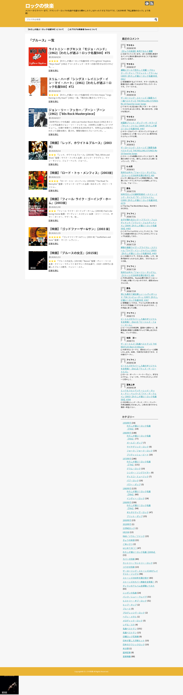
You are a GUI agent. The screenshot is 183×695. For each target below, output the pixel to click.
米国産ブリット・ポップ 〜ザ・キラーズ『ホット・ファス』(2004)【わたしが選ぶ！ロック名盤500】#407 (139, 125)
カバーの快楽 (129, 558)
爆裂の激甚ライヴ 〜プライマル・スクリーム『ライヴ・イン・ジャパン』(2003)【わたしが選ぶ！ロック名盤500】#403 (139, 250)
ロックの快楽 (39, 5)
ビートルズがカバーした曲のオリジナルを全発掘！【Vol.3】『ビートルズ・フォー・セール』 (139, 321)
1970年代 (127, 458)
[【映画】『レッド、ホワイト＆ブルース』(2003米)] (38, 150)
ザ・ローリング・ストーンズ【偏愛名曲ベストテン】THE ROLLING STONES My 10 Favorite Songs (139, 150)
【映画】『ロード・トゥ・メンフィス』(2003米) (81, 172)
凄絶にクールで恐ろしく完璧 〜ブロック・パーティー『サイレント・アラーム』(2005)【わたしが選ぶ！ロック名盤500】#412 (139, 74)
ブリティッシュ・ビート (138, 454)
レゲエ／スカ (129, 624)
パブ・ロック (133, 480)
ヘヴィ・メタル (130, 616)
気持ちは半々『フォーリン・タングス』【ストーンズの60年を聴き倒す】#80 (139, 174)
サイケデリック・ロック (138, 446)
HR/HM (126, 532)
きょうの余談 (129, 540)
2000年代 (127, 520)
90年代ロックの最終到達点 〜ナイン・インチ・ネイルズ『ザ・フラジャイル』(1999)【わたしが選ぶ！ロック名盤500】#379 (139, 199)
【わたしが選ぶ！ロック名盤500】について (45, 29)
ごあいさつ (128, 544)
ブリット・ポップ (135, 516)
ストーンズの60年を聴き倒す (136, 577)
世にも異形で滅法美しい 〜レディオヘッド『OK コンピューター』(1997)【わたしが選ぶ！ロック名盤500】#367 (139, 297)
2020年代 (127, 524)
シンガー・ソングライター (139, 472)
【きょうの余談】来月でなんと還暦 (137, 51)
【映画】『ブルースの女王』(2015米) (73, 253)
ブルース (127, 608)
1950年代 (127, 422)
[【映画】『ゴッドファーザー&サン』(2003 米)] (38, 236)
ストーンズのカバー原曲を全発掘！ (138, 581)
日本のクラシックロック (134, 644)
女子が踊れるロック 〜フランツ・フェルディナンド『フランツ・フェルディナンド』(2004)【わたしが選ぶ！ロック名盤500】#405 (139, 224)
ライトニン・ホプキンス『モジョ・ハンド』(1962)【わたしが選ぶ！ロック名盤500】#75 (79, 51)
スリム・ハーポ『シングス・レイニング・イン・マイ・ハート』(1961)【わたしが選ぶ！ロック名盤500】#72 (80, 83)
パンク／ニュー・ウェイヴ (135, 596)
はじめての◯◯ (130, 548)
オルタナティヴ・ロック (138, 512)
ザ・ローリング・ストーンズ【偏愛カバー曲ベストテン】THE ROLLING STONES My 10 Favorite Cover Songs (139, 100)
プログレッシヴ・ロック (134, 612)
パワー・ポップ (134, 484)
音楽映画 (127, 656)
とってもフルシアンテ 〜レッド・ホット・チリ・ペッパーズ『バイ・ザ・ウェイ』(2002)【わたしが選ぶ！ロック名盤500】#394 (139, 395)
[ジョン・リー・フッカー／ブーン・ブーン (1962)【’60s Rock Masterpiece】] (38, 117)
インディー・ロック (136, 498)
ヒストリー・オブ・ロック (135, 600)
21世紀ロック (129, 528)
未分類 (126, 648)
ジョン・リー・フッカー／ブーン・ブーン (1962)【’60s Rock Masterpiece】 (77, 112)
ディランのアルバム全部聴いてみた (138, 585)
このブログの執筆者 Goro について (82, 29)
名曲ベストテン (130, 628)
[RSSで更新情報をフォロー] (152, 3)
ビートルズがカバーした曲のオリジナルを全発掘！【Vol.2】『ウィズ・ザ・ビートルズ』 (139, 368)
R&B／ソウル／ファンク (134, 536)
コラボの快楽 (129, 566)
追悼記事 (127, 652)
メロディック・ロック (133, 620)
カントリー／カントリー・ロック (138, 562)
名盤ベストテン (130, 632)
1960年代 (127, 432)
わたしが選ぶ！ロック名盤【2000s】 (139, 552)
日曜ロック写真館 (131, 636)
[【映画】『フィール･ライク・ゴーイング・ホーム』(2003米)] (38, 206)
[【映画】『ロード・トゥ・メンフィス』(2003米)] (38, 180)
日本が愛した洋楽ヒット (134, 640)
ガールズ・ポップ (135, 442)
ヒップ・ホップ (130, 604)
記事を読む (54, 70)
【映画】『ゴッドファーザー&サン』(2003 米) (79, 229)
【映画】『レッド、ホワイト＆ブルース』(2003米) (80, 145)
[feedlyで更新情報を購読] (147, 3)
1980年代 (127, 488)
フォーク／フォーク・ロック (140, 450)
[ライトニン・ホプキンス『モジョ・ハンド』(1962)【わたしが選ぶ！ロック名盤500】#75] (38, 56)
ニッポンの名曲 (130, 592)
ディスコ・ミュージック (138, 476)
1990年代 (127, 502)
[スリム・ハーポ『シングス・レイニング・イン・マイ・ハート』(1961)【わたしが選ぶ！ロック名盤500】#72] (38, 86)
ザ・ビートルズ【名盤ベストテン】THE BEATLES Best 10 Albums (139, 345)
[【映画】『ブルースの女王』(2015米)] (38, 260)
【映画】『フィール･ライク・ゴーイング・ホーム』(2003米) (80, 201)
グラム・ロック (134, 468)
